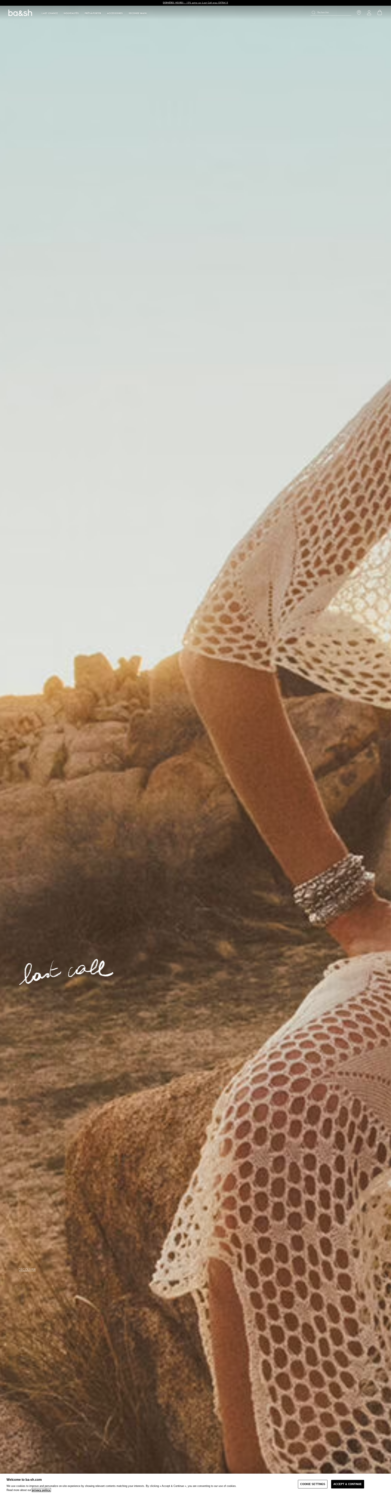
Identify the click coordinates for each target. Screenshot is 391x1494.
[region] (195, 1484)
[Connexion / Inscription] (369, 12)
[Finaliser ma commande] (380, 13)
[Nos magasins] (358, 12)
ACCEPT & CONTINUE (347, 1484)
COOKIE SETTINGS (312, 1484)
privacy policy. (41, 1490)
